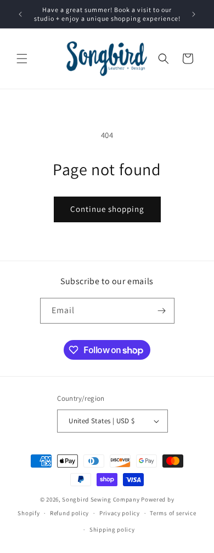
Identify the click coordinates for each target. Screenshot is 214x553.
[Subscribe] (162, 311)
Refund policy (69, 513)
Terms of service (173, 513)
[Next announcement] (194, 14)
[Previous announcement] (20, 14)
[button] (22, 59)
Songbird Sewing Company (100, 499)
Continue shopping (107, 209)
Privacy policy (119, 513)
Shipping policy (112, 529)
